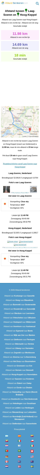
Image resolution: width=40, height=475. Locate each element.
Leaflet (24, 136)
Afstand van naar (19, 296)
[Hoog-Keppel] (12, 241)
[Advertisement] (20, 82)
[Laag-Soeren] (7, 193)
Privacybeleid (19, 429)
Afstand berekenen (22, 290)
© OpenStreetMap (33, 136)
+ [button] (3, 108)
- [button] (3, 111)
